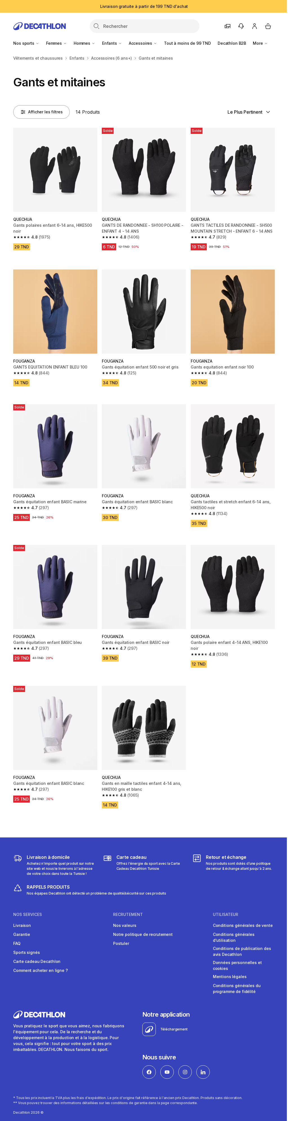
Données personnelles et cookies (237, 965)
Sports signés (26, 952)
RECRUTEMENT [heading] (128, 914)
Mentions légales (230, 976)
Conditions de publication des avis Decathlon (242, 951)
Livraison (22, 925)
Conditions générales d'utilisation (234, 937)
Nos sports (24, 43)
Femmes (54, 43)
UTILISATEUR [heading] (225, 914)
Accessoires (141, 43)
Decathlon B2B (232, 43)
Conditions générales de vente (243, 925)
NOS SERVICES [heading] (27, 914)
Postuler (121, 943)
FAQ (17, 943)
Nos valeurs (124, 925)
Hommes (82, 43)
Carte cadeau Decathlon (36, 961)
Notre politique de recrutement (143, 934)
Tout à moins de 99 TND (187, 43)
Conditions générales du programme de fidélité (237, 988)
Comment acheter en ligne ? (40, 970)
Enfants (110, 43)
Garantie (21, 934)
